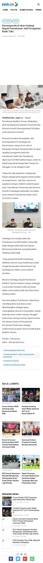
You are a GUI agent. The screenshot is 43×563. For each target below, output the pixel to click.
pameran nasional (12, 361)
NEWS (16, 21)
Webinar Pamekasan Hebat (15, 365)
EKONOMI (7, 21)
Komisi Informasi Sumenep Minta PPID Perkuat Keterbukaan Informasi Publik (10, 443)
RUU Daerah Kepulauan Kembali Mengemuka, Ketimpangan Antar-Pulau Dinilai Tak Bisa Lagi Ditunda (11, 478)
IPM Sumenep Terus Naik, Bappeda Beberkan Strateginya (26, 541)
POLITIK (13, 10)
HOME (5, 10)
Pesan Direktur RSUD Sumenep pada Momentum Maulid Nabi (10, 410)
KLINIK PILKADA (26, 10)
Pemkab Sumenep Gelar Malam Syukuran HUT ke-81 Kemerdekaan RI (26, 510)
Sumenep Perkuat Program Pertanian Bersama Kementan (29, 442)
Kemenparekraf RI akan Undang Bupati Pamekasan (18, 355)
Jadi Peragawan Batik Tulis (15, 350)
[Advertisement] (21, 61)
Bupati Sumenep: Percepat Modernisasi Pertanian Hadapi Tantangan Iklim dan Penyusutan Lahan (30, 478)
